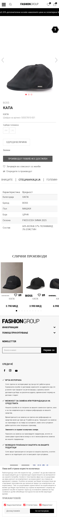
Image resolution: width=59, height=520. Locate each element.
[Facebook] (4, 370)
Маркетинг (47, 505)
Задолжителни (14, 505)
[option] (29, 12)
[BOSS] (29, 295)
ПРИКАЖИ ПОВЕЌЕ (11, 498)
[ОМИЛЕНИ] (50, 5)
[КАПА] (12, 277)
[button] (10, 5)
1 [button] (26, 94)
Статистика (31, 505)
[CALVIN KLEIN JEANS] (5, 295)
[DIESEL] (52, 295)
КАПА (6, 114)
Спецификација (29, 179)
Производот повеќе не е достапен (27, 159)
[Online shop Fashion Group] (29, 4)
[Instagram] (10, 370)
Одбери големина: (11, 125)
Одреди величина (16, 142)
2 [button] (29, 94)
